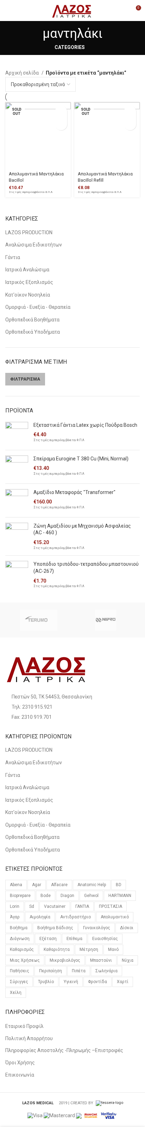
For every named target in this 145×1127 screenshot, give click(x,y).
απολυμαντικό (115, 916)
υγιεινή (71, 981)
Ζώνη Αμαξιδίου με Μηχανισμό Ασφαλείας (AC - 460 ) (82, 529)
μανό (113, 949)
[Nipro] (105, 620)
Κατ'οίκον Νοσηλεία (27, 295)
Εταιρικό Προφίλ (24, 1026)
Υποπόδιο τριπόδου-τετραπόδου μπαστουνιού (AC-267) (86, 567)
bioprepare (20, 895)
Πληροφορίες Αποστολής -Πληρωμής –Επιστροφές (64, 1050)
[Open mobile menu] (8, 11)
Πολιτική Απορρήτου (29, 1038)
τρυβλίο (46, 981)
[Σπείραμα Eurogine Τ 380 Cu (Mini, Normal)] (16, 466)
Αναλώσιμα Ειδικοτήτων (33, 245)
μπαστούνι (101, 960)
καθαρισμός (22, 949)
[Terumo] (38, 620)
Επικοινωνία (19, 1075)
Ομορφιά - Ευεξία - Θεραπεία (37, 307)
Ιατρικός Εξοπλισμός (29, 282)
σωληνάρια (106, 970)
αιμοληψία (40, 916)
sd (31, 906)
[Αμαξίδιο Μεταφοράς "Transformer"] (16, 500)
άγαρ (15, 916)
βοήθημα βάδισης (55, 927)
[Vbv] (109, 1115)
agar (36, 884)
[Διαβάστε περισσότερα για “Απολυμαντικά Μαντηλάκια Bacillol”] (61, 112)
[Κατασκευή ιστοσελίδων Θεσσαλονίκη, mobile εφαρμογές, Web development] (108, 1103)
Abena (16, 884)
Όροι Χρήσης (20, 1062)
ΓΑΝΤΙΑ (82, 906)
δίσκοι (126, 927)
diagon (67, 895)
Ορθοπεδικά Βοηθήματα (32, 319)
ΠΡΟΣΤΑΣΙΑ (110, 906)
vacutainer (54, 906)
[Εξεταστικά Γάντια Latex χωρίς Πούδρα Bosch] (16, 433)
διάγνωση (20, 938)
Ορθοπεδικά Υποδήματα (32, 332)
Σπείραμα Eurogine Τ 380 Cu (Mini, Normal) (80, 458)
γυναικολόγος (96, 927)
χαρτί (122, 981)
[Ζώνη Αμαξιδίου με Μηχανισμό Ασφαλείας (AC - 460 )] (16, 536)
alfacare (59, 884)
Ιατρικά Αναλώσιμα (27, 269)
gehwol (91, 895)
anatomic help (91, 884)
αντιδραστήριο (75, 916)
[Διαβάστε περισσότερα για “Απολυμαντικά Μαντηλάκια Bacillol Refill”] (130, 112)
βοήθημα (18, 927)
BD (118, 884)
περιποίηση (50, 970)
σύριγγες (19, 981)
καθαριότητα (57, 949)
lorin (14, 906)
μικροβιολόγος (65, 960)
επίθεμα (74, 938)
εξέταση (48, 938)
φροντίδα (97, 981)
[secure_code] (91, 1115)
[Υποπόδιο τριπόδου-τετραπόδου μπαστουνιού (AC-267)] (16, 575)
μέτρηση (89, 949)
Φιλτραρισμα (25, 379)
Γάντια (12, 257)
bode (45, 895)
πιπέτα (79, 970)
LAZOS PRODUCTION (28, 232)
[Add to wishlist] (61, 124)
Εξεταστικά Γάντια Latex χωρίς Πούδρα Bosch (85, 425)
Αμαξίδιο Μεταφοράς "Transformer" (74, 492)
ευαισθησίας (105, 938)
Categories (70, 47)
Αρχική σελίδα (22, 73)
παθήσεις (19, 970)
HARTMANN (119, 895)
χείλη (15, 992)
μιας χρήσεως (25, 960)
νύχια (127, 960)
